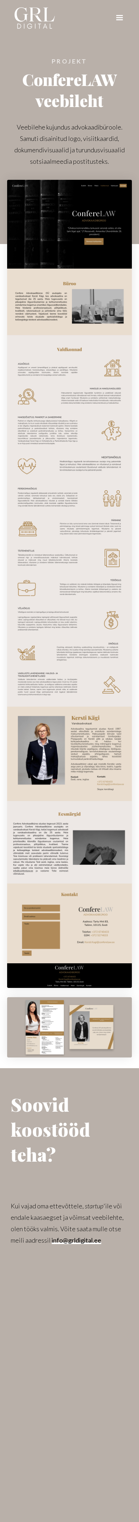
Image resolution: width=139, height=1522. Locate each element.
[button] (119, 13)
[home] (34, 16)
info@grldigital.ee (76, 1240)
